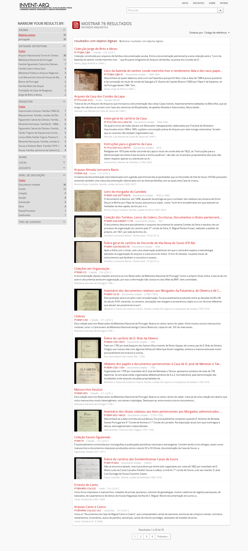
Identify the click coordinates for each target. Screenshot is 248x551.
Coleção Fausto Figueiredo (92, 437)
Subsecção (24, 202)
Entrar (224, 3)
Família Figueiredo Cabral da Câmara (38, 64)
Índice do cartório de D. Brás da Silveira (131, 338)
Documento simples (29, 184)
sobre (212, 3)
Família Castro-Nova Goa (32, 68)
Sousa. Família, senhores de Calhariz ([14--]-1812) (44, 150)
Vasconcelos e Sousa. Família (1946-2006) (40, 111)
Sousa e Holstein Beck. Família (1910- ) (39, 145)
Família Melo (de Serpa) (31, 86)
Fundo (22, 189)
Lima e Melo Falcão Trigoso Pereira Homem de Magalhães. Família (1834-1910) (60, 137)
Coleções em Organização (91, 269)
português (24, 39)
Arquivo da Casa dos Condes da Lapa (99, 96)
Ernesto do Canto (86, 485)
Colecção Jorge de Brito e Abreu (95, 49)
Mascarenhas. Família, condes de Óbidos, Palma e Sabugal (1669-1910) (56, 115)
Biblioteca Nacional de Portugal (35, 59)
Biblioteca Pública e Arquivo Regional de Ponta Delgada (48, 73)
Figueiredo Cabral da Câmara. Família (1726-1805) (45, 128)
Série (21, 206)
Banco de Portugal (28, 81)
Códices (79, 316)
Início (185, 3)
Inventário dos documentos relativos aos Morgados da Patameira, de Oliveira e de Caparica (166, 291)
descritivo (198, 3)
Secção (22, 197)
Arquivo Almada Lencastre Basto (96, 170)
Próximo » (162, 536)
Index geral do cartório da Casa (125, 118)
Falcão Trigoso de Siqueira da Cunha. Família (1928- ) (46, 132)
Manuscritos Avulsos (88, 390)
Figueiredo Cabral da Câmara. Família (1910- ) (43, 119)
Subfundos (24, 215)
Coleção (23, 193)
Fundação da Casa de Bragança (35, 90)
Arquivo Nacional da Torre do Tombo (38, 55)
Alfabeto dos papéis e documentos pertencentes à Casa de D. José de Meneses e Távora (164, 364)
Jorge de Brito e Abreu (30, 94)
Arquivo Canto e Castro (90, 507)
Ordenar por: (196, 32)
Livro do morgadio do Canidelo (125, 192)
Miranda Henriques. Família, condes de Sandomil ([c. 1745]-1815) (53, 141)
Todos (22, 51)
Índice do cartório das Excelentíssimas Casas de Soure (141, 459)
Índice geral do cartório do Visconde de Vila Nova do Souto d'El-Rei (149, 243)
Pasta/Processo (27, 210)
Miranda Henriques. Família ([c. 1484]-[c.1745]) (43, 124)
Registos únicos (27, 35)
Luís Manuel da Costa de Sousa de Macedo (41, 77)
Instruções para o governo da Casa (128, 144)
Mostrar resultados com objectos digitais (142, 41)
